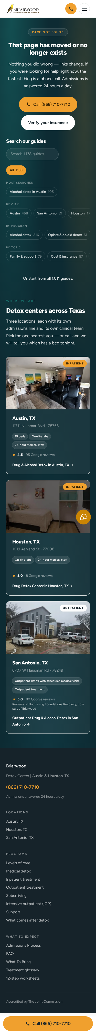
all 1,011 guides (59, 278)
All (16, 170)
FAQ (10, 953)
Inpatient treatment (23, 879)
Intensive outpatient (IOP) (28, 903)
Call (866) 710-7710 (51, 104)
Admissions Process (23, 945)
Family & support (26, 256)
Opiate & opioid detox (67, 235)
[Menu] (84, 8)
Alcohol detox (24, 235)
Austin (19, 213)
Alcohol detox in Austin (32, 192)
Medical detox (18, 871)
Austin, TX (14, 821)
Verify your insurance (48, 122)
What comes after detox (27, 920)
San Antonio (49, 213)
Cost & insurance (67, 256)
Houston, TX (16, 829)
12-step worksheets (23, 978)
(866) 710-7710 (22, 787)
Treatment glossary (22, 970)
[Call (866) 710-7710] (71, 8)
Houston (80, 213)
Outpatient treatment (25, 887)
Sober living (16, 895)
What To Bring (18, 962)
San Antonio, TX (20, 837)
